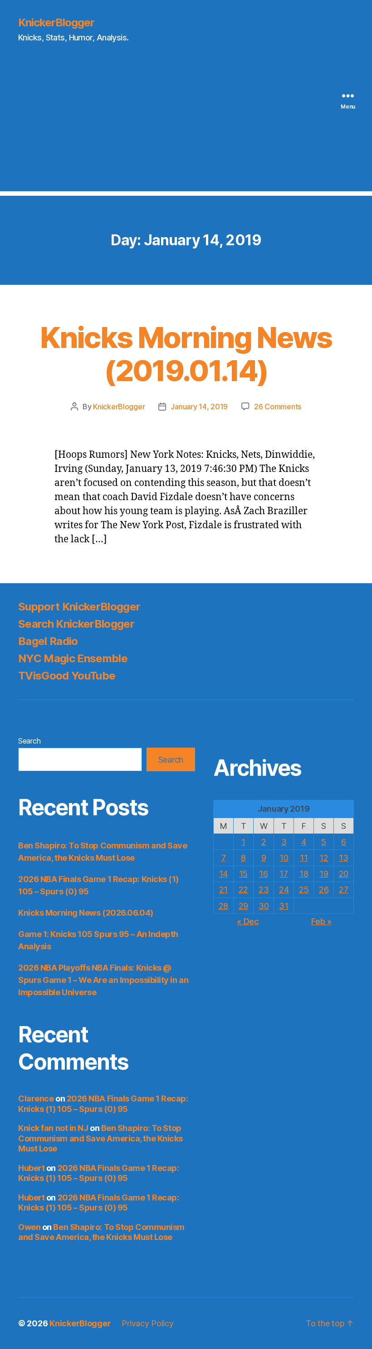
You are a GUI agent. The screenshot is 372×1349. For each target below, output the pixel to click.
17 (283, 873)
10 (283, 858)
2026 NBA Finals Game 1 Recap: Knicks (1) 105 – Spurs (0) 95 (103, 1104)
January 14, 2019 (199, 406)
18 (303, 873)
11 (304, 858)
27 (343, 889)
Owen (29, 1227)
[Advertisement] (186, 127)
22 (243, 889)
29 (243, 906)
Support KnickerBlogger (79, 606)
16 (263, 873)
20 (343, 873)
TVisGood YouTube (66, 675)
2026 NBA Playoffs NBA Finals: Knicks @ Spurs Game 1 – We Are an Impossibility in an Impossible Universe (103, 980)
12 (323, 858)
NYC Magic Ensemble (72, 658)
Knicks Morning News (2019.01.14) (186, 354)
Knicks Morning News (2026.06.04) (85, 913)
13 (343, 858)
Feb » (321, 921)
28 (223, 906)
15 (243, 873)
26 (323, 889)
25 (303, 889)
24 (284, 889)
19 (323, 873)
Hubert (31, 1168)
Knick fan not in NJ (53, 1128)
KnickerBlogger (56, 22)
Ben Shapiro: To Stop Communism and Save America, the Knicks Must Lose (100, 1138)
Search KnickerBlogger (76, 623)
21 (223, 889)
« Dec (248, 921)
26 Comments (277, 406)
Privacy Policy (147, 1323)
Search (29, 740)
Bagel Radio (48, 641)
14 (223, 873)
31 (283, 906)
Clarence (36, 1098)
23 (264, 889)
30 (264, 906)
